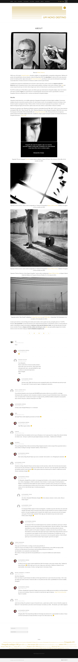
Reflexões (41, 646)
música (62, 644)
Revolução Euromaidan (36, 79)
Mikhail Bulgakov (52, 644)
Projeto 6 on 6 (32, 647)
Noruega (74, 644)
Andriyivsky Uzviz (19, 642)
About (42, 1)
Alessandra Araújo (23, 350)
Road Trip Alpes (62, 646)
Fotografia (69, 642)
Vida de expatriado (59, 648)
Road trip (56, 646)
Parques (21, 646)
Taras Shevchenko (22, 648)
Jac (16, 341)
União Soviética (44, 648)
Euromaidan (47, 642)
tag (18, 648)
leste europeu (33, 644)
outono (16, 646)
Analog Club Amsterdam (40, 112)
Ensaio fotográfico (40, 642)
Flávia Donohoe (19, 542)
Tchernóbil (28, 648)
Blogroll (47, 1)
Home (11, 1)
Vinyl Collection (66, 648)
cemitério (25, 642)
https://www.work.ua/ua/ (60, 592)
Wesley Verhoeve (41, 72)
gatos (21, 644)
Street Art (15, 648)
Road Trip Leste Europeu (69, 646)
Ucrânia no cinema (35, 648)
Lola (45, 644)
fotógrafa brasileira (25, 75)
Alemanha (5, 642)
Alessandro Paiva (20, 462)
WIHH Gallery (47, 317)
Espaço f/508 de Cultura (53, 205)
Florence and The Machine (60, 642)
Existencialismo (53, 642)
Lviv (48, 644)
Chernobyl (30, 642)
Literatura (41, 644)
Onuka (12, 646)
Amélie (14, 642)
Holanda (20, 1)
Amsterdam (10, 642)
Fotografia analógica (10, 644)
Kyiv (15, 1)
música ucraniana (70, 644)
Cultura (32, 1)
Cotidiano (26, 1)
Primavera (25, 646)
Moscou (57, 644)
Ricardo (17, 442)
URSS (51, 648)
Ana (16, 413)
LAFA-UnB (23, 115)
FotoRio (27, 159)
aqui (62, 85)
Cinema (35, 642)
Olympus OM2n (5, 646)
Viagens (37, 1)
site (47, 327)
